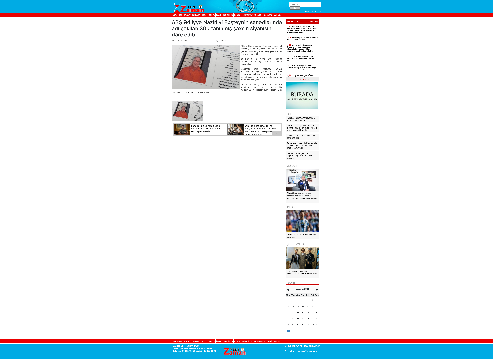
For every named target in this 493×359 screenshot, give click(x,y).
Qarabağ (268, 15)
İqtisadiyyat (247, 15)
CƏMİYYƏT (196, 15)
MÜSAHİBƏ (258, 15)
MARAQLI (277, 15)
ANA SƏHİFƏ (177, 15)
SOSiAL (204, 15)
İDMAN (218, 15)
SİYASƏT (187, 15)
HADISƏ (237, 15)
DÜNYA (212, 15)
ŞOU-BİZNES (228, 15)
